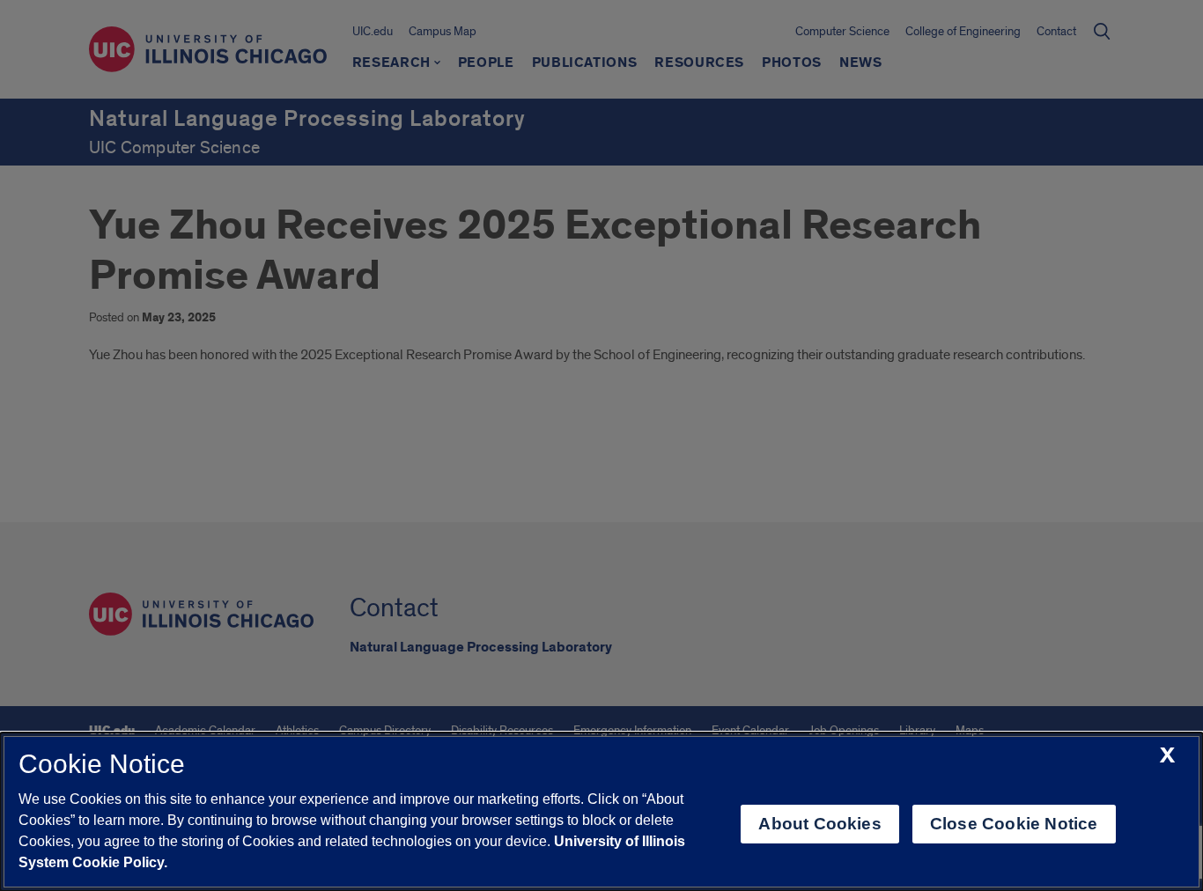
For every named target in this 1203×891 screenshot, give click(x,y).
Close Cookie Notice (1014, 823)
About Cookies (819, 823)
